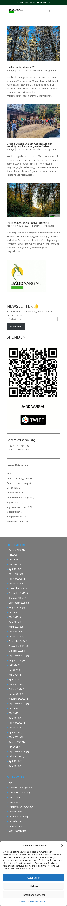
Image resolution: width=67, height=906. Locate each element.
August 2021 (15, 741)
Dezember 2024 (17, 641)
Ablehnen (33, 886)
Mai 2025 (13, 617)
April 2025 (14, 621)
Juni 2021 (13, 746)
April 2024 (14, 679)
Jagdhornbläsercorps (17, 507)
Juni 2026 (13, 559)
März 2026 (14, 573)
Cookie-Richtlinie (26, 901)
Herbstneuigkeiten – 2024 (22, 67)
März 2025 (14, 626)
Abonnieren (16, 326)
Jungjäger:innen (14, 516)
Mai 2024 (13, 674)
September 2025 (17, 602)
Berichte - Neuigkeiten (44, 70)
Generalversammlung (17, 483)
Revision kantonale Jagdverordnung (28, 222)
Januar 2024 (15, 693)
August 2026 (15, 549)
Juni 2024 (13, 669)
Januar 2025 (15, 636)
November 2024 (17, 645)
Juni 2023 (13, 708)
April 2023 (14, 717)
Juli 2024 (13, 665)
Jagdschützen (13, 511)
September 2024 (17, 655)
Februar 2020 (15, 756)
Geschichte (12, 487)
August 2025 (15, 607)
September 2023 (17, 703)
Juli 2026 (13, 554)
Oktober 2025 (16, 597)
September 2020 (17, 751)
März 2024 (14, 684)
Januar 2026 (15, 583)
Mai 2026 (13, 564)
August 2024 (15, 660)
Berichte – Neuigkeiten (18, 478)
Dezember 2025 (17, 588)
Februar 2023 (15, 722)
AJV (12, 70)
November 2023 (17, 698)
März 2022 (14, 737)
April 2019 (14, 761)
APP (9, 473)
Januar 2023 (15, 727)
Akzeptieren (33, 877)
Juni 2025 (13, 612)
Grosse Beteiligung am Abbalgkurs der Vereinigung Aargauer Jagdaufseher (29, 145)
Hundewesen (13, 492)
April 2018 (14, 765)
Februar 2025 (15, 631)
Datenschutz (40, 901)
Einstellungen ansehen (33, 894)
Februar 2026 (15, 578)
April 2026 (14, 569)
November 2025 (17, 593)
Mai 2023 (13, 713)
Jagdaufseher (13, 502)
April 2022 (14, 732)
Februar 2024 (15, 689)
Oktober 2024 (16, 650)
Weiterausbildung (15, 521)
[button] (62, 845)
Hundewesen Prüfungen (19, 497)
